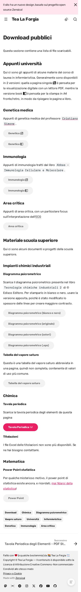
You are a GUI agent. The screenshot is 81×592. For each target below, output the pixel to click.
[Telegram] (20, 586)
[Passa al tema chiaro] (66, 19)
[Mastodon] (5, 586)
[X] (34, 586)
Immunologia (16, 179)
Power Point (16, 498)
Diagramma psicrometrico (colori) (29, 334)
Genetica (14, 133)
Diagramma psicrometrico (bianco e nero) (34, 312)
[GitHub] (55, 586)
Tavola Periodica (19, 427)
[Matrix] (12, 586)
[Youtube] (48, 586)
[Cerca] (75, 19)
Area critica (15, 226)
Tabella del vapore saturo (24, 383)
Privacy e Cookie (12, 573)
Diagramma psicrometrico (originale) (31, 323)
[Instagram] (27, 586)
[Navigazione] (5, 19)
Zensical (20, 578)
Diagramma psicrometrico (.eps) (28, 345)
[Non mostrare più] (75, 4)
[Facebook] (41, 586)
